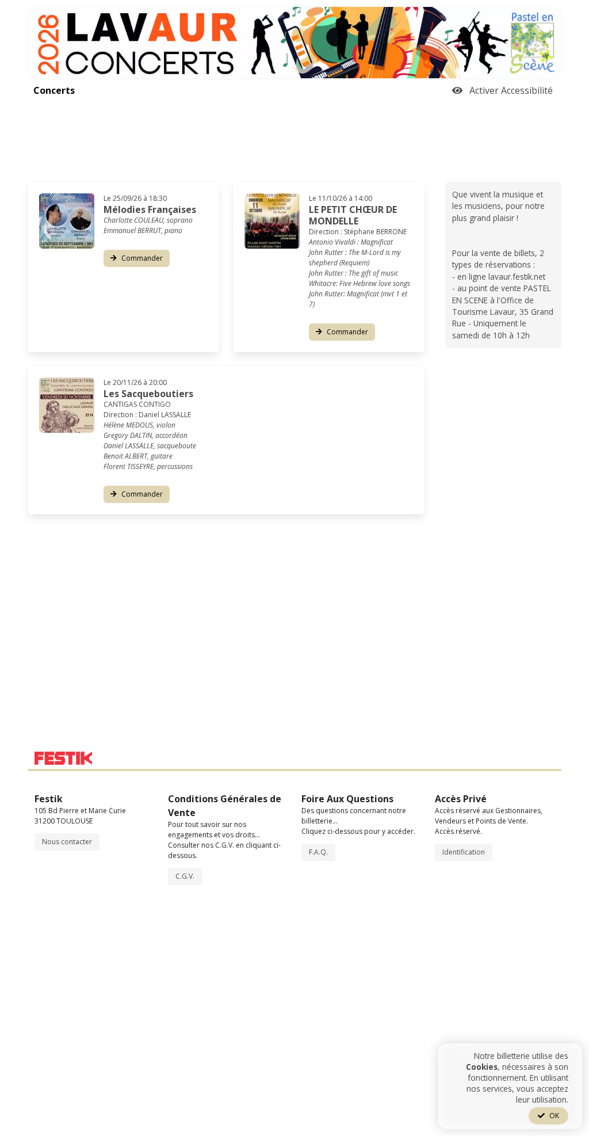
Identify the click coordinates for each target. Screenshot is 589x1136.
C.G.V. (184, 876)
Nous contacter (67, 842)
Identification (463, 852)
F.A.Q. (318, 852)
